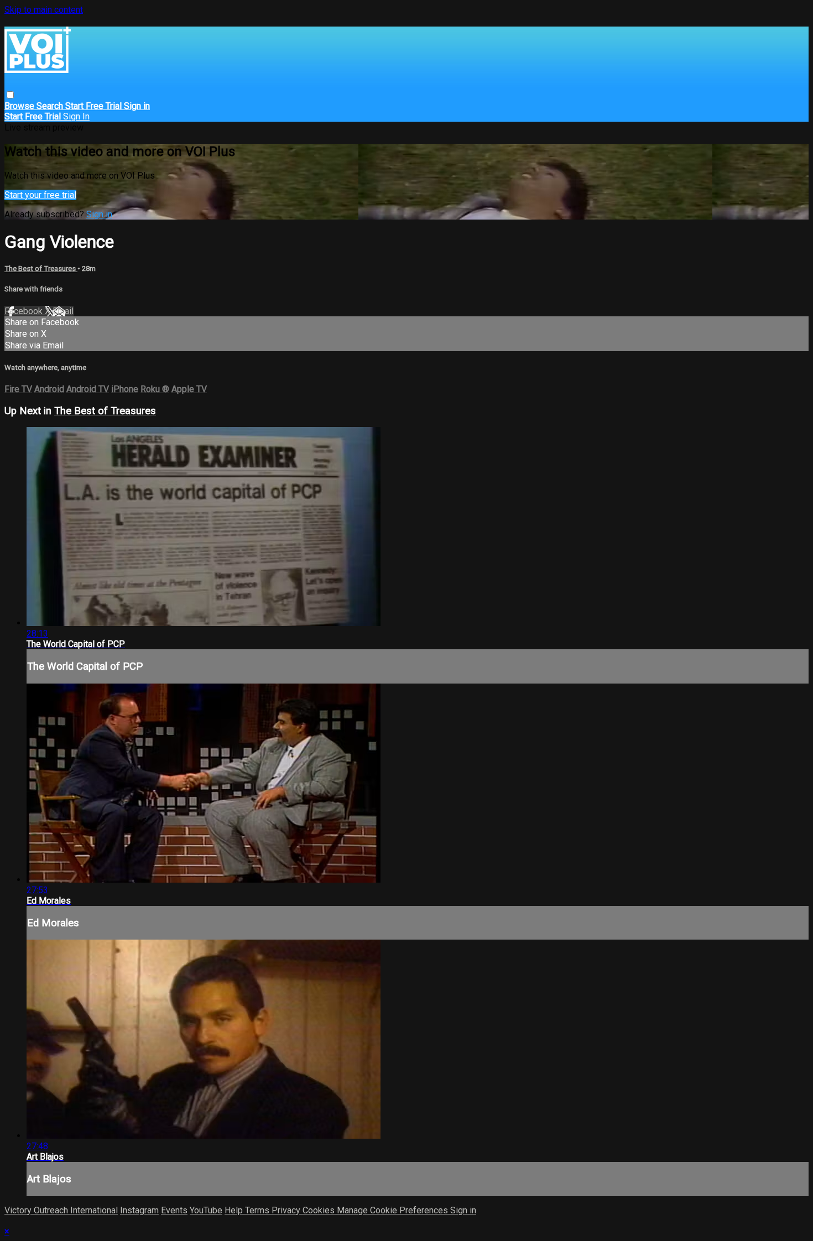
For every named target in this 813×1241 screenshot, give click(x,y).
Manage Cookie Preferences (393, 1210)
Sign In (76, 116)
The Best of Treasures (40, 268)
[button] (10, 94)
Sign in (137, 106)
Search (51, 106)
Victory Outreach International (61, 1210)
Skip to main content (43, 9)
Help (235, 1210)
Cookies (320, 1210)
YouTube (206, 1210)
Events (174, 1210)
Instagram (139, 1210)
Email (63, 311)
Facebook (24, 311)
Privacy (287, 1210)
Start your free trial (40, 195)
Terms (258, 1210)
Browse (20, 106)
